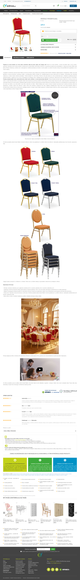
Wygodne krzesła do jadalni (45, 479)
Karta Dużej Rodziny (20, 570)
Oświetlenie (28, 10)
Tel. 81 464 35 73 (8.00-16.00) (18, 1)
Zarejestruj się (73, 1)
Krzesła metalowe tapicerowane (10, 491)
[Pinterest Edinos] (56, 569)
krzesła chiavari (31, 475)
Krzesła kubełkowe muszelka (28, 488)
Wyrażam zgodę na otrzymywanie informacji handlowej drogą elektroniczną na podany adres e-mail (40, 551)
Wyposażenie (37, 10)
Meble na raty (19, 568)
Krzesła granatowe (8, 482)
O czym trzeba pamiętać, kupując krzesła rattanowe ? (29, 537)
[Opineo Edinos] (64, 569)
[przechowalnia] (54, 6)
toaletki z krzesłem (44, 475)
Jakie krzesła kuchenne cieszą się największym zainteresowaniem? (46, 534)
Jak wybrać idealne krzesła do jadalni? (47, 530)
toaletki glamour (52, 475)
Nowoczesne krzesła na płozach (28, 479)
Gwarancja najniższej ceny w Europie (50, 47)
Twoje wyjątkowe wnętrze (20, 439)
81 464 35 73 (53, 561)
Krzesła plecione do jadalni (45, 488)
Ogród (21, 10)
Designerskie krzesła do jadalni (46, 485)
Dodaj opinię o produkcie (10, 430)
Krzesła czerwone (61, 491)
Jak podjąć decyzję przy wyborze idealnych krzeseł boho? (64, 534)
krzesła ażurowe (57, 473)
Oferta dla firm (6, 568)
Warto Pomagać (7, 565)
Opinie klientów (19, 571)
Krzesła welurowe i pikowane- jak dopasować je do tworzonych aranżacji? (28, 533)
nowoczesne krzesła (34, 473)
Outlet (65, 10)
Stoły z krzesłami (25, 482)
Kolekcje (59, 10)
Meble (6, 10)
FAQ (29, 568)
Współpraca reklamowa (8, 567)
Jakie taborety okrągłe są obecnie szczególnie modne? (46, 544)
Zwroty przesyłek (20, 567)
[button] (36, 6)
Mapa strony (31, 573)
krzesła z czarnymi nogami (22, 475)
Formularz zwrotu (7, 572)
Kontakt (9, 1)
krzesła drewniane (12, 475)
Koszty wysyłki (19, 561)
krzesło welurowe (42, 473)
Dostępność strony (20, 573)
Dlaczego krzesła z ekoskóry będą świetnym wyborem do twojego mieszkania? (11, 529)
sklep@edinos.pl (27, 1)
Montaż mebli (44, 49)
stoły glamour (37, 475)
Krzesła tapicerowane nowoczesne (64, 482)
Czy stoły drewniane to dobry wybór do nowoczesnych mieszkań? (11, 544)
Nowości (45, 10)
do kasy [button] (73, 5)
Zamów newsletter (30, 549)
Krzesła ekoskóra (60, 479)
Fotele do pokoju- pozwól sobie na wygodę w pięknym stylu (29, 541)
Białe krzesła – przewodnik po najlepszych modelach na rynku (10, 541)
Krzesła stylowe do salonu (9, 488)
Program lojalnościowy (33, 562)
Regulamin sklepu (32, 564)
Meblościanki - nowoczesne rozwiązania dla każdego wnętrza (64, 541)
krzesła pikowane (25, 473)
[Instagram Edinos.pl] (52, 569)
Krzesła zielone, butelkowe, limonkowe (30, 485)
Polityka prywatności (20, 564)
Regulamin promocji (32, 565)
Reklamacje (31, 571)
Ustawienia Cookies (20, 565)
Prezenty (71, 10)
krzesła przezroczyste (17, 473)
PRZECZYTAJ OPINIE (61, 53)
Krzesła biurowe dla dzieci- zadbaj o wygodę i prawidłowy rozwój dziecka (65, 544)
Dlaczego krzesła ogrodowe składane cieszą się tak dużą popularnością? (12, 537)
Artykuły (30, 561)
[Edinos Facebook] (48, 569)
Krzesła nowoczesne (8, 485)
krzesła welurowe (49, 473)
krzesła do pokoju (64, 473)
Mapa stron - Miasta (32, 570)
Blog (4, 561)
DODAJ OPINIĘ (68, 53)
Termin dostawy (19, 562)
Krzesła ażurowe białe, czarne (63, 488)
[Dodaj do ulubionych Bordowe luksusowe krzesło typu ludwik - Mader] (59, 40)
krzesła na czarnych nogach (61, 475)
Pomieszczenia (14, 10)
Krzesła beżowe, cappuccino (28, 491)
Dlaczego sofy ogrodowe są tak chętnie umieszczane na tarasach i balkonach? (30, 544)
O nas (5, 1)
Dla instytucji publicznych (6, 570)
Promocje (52, 10)
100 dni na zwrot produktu (47, 44)
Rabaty (30, 567)
